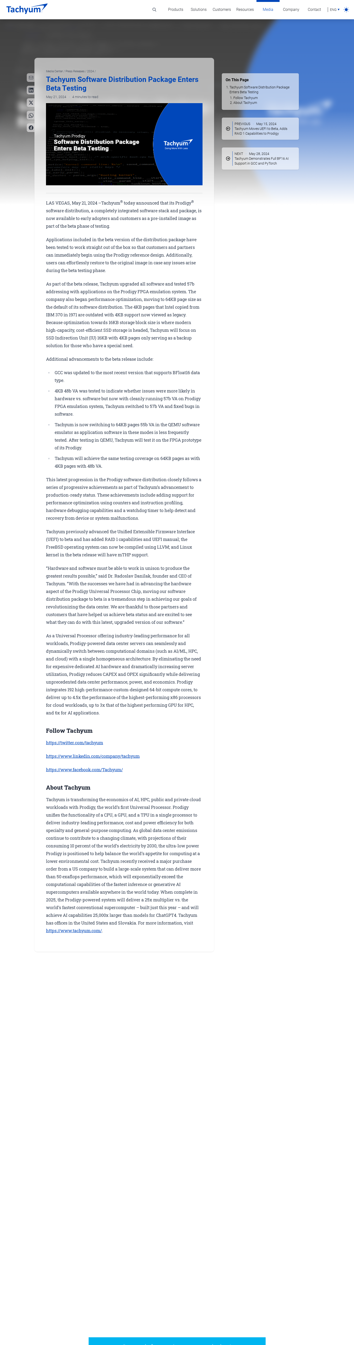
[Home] (27, 9)
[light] (346, 10)
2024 (91, 71)
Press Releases (75, 71)
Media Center (55, 71)
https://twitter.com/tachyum (74, 743)
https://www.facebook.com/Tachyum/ (84, 769)
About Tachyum (245, 103)
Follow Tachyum (245, 98)
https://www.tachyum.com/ (74, 930)
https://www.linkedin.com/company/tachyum (93, 756)
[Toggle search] (154, 9)
